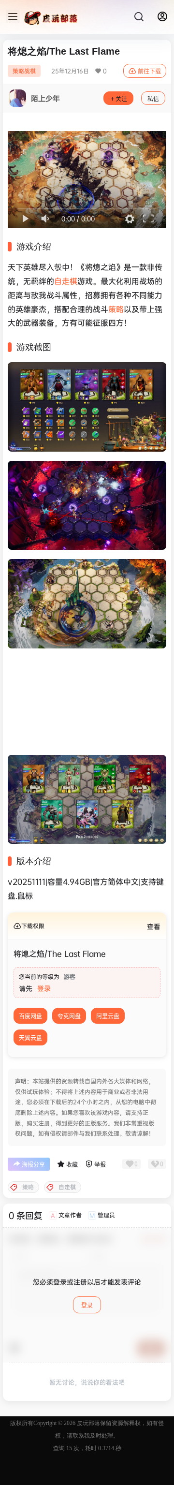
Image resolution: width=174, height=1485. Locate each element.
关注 (121, 99)
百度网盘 (30, 1016)
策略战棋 (24, 71)
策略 (116, 309)
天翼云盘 (30, 1038)
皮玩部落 (87, 1423)
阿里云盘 (107, 1016)
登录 (44, 988)
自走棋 (65, 281)
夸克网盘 (69, 1016)
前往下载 (149, 71)
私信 (153, 99)
